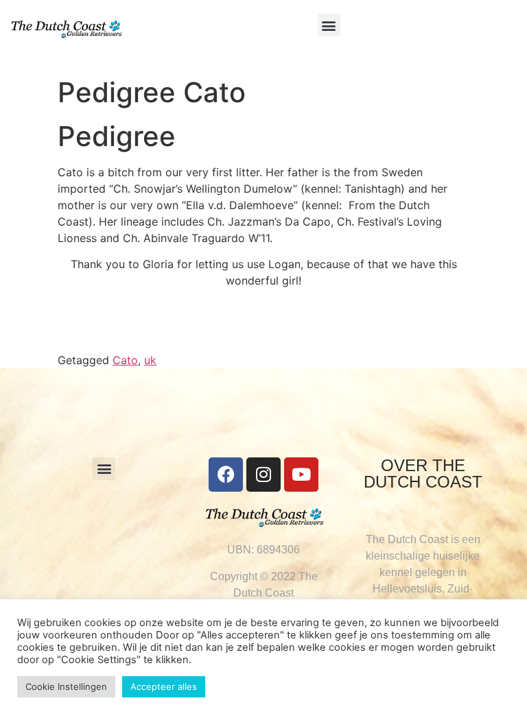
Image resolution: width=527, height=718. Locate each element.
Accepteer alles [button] (163, 686)
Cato (125, 360)
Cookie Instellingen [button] (66, 686)
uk (150, 360)
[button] (329, 25)
